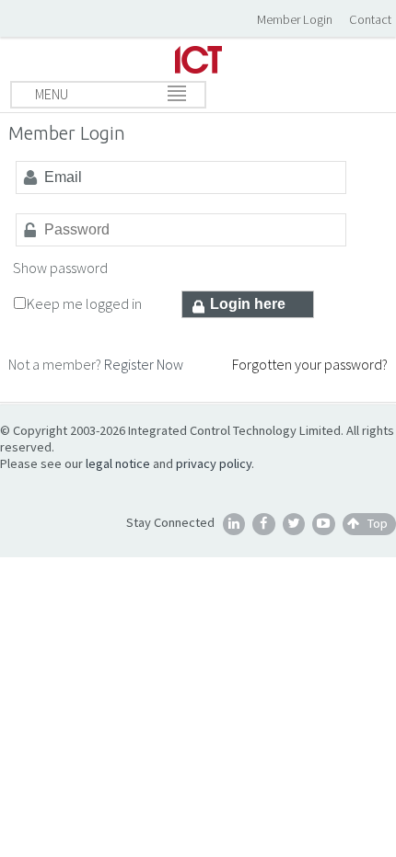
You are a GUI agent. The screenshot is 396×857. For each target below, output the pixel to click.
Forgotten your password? (310, 364)
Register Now (143, 364)
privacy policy (213, 463)
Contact (370, 19)
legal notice (118, 463)
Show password (60, 267)
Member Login (294, 19)
